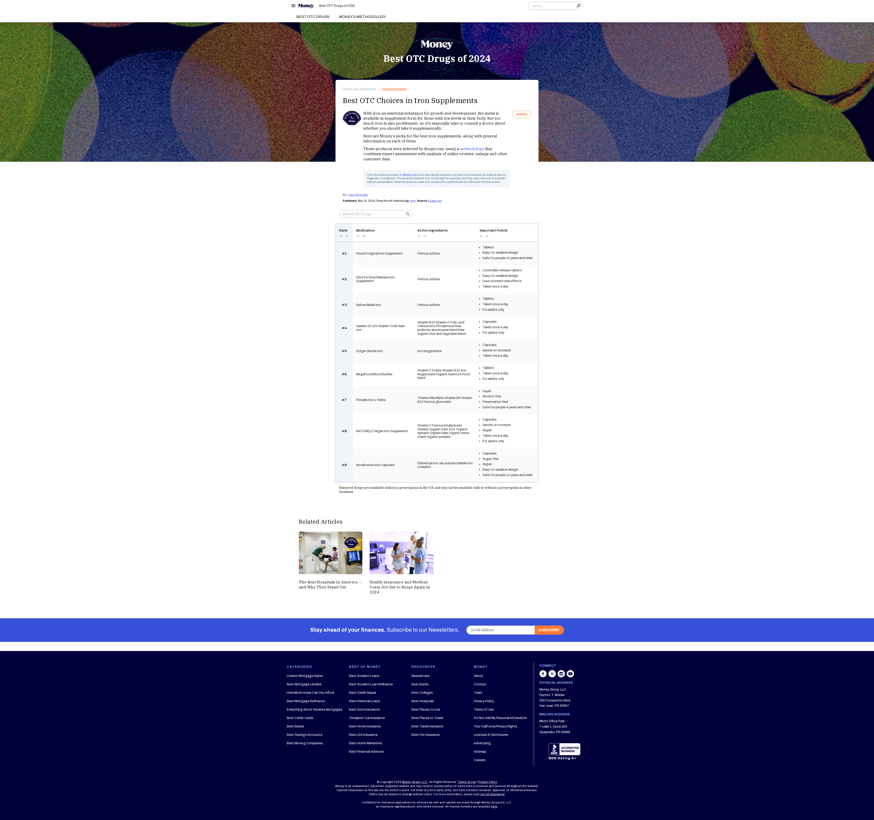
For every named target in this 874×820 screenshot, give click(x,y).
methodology (472, 148)
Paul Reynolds (358, 195)
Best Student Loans (364, 676)
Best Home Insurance (365, 726)
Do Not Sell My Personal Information (500, 718)
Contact (480, 684)
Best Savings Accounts (304, 735)
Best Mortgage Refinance (306, 701)
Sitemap (480, 751)
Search (578, 6)
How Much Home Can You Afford (310, 692)
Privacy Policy (484, 701)
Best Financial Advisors (366, 751)
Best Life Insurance (363, 735)
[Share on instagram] (562, 676)
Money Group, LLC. (415, 782)
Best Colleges (422, 692)
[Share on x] (553, 676)
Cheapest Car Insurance (367, 718)
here (413, 200)
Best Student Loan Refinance (371, 684)
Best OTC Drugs (312, 17)
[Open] (293, 6)
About (478, 676)
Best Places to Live (426, 709)
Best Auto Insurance (364, 709)
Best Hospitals (423, 701)
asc (346, 236)
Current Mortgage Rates (305, 676)
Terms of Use (484, 709)
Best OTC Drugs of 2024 (337, 6)
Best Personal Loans (364, 701)
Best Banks (295, 726)
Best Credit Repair (362, 692)
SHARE (521, 114)
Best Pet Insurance (426, 735)
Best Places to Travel (427, 718)
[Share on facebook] (543, 676)
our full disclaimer (492, 794)
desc (341, 236)
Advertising (482, 743)
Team (478, 692)
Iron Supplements (394, 89)
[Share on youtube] (570, 676)
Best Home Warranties (365, 743)
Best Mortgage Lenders (304, 684)
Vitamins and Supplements (359, 89)
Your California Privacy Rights (495, 726)
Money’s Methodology (362, 17)
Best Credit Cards (300, 718)
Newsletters (420, 676)
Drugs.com (435, 200)
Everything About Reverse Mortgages (314, 709)
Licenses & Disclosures (491, 735)
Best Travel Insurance (427, 726)
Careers (479, 760)
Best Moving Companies (305, 743)
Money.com (410, 175)
